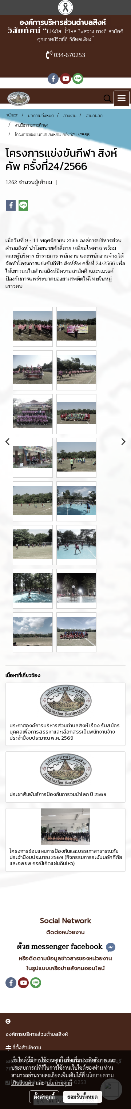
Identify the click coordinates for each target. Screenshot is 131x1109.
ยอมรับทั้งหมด (82, 1096)
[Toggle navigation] (122, 99)
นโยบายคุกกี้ (59, 1083)
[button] (105, 99)
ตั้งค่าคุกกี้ (44, 1096)
